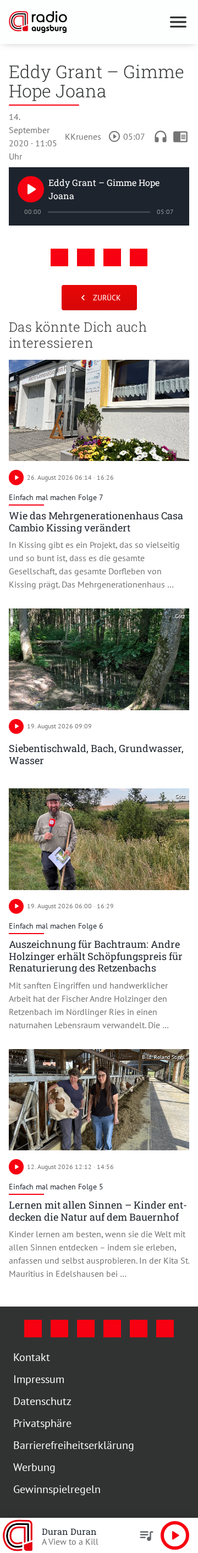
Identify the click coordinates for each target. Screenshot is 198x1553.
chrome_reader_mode (180, 136)
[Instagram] (59, 1328)
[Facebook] (33, 1328)
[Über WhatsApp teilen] (112, 257)
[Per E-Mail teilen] (138, 257)
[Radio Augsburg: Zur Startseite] (86, 22)
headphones (160, 136)
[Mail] (112, 1328)
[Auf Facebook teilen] (59, 257)
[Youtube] (86, 1328)
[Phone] (138, 1328)
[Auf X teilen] (86, 257)
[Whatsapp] (165, 1328)
